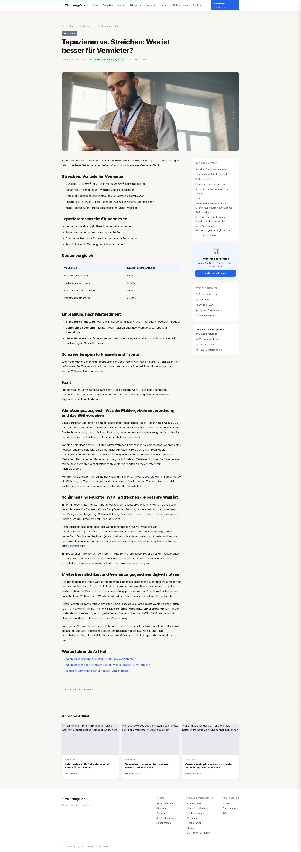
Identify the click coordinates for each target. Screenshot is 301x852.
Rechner (197, 5)
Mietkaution (193, 818)
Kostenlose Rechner (197, 808)
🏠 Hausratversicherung (208, 349)
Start (95, 5)
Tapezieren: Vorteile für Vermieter (212, 174)
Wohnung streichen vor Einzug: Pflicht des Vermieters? (99, 658)
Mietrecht (135, 5)
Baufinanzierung (195, 813)
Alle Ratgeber (194, 803)
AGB (225, 813)
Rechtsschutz (194, 823)
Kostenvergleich (203, 179)
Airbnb (121, 5)
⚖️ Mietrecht (202, 299)
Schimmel (73, 545)
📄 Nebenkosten (204, 315)
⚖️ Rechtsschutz (204, 344)
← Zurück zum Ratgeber (78, 689)
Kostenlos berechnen (220, 5)
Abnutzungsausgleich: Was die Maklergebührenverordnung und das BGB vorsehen (213, 207)
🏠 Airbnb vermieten (206, 294)
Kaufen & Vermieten (166, 818)
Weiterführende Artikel (206, 235)
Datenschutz (229, 808)
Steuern (150, 5)
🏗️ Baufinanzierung (206, 333)
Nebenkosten (180, 5)
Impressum (228, 803)
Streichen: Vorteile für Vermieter (211, 169)
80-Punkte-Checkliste (199, 832)
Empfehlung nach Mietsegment (210, 184)
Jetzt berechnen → (215, 273)
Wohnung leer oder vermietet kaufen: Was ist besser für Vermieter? (108, 664)
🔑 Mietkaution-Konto (207, 339)
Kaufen (164, 5)
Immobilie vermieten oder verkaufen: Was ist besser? (98, 670)
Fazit (197, 198)
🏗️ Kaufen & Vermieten (208, 310)
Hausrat (191, 828)
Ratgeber (108, 5)
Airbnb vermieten (165, 803)
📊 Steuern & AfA (204, 304)
